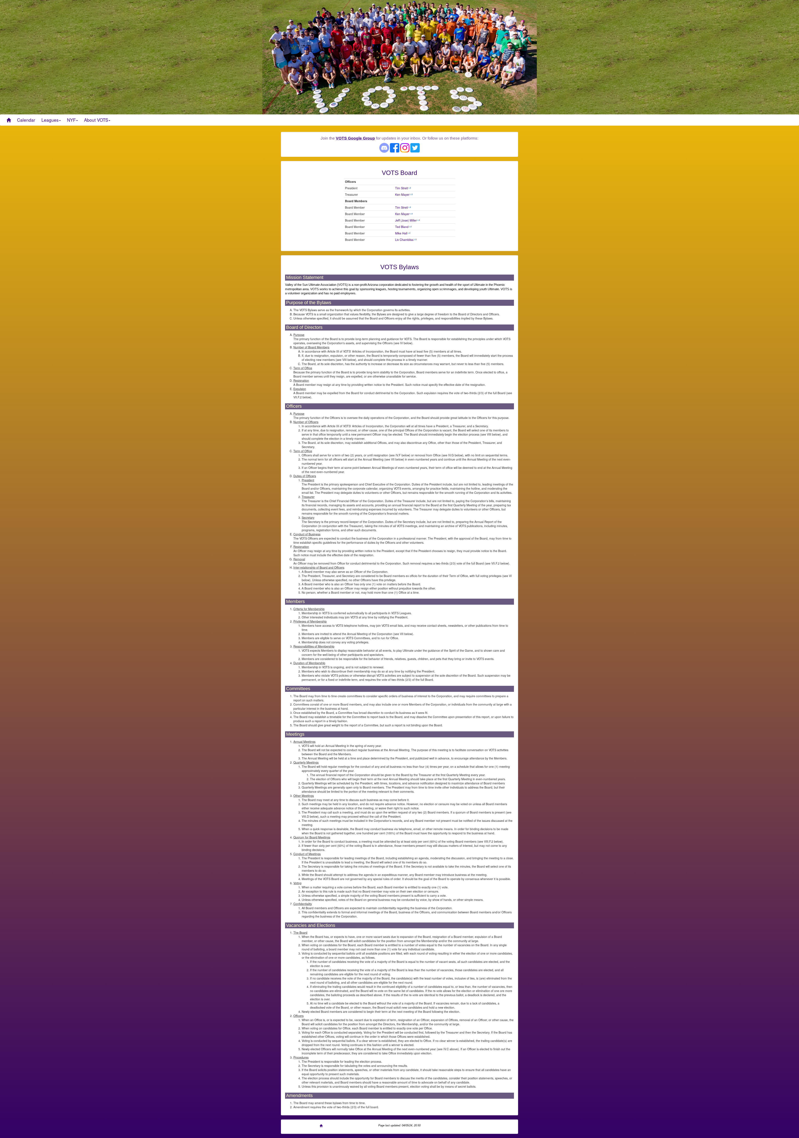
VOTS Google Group (355, 138)
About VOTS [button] (96, 120)
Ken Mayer (402, 194)
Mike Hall (401, 233)
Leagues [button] (50, 120)
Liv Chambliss (404, 240)
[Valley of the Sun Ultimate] (8, 120)
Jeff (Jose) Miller (406, 220)
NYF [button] (71, 120)
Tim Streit (401, 188)
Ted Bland (401, 227)
